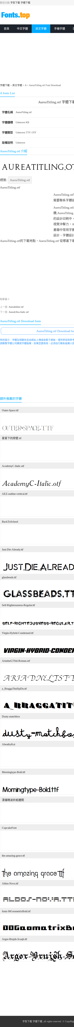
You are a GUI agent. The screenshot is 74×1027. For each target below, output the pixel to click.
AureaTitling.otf (24, 112)
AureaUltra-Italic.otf (19, 312)
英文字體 (40, 28)
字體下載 (25, 2)
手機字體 (59, 28)
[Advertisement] (26, 213)
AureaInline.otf (16, 307)
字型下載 (15, 2)
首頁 (6, 28)
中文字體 (22, 28)
